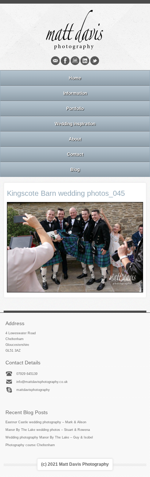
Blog (75, 169)
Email (55, 60)
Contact (75, 154)
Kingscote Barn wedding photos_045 (66, 193)
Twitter (94, 60)
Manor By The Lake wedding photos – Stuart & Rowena (47, 430)
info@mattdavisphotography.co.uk (42, 382)
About (75, 139)
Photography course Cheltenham (30, 445)
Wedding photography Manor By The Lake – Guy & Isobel (49, 437)
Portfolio (75, 108)
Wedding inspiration (75, 123)
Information (75, 93)
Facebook (65, 60)
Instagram (75, 60)
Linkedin (84, 60)
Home (75, 77)
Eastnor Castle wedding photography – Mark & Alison (45, 422)
